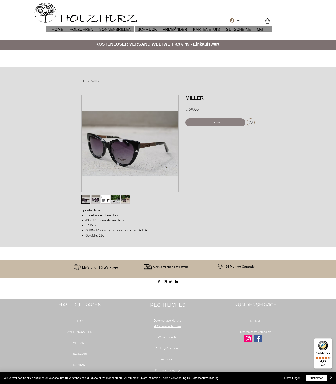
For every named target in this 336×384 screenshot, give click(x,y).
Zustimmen (316, 378)
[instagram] (165, 281)
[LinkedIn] (176, 281)
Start (84, 81)
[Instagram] (248, 338)
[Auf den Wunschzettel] (251, 122)
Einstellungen (292, 378)
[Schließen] (331, 378)
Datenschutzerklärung (205, 378)
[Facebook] (159, 281)
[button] (267, 21)
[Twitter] (170, 281)
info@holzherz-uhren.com (255, 332)
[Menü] (329, 340)
